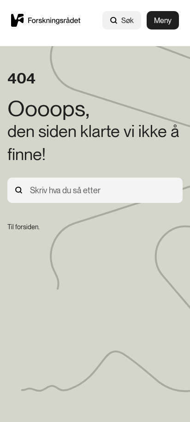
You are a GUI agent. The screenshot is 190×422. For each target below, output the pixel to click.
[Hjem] (45, 20)
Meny (163, 20)
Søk (127, 20)
